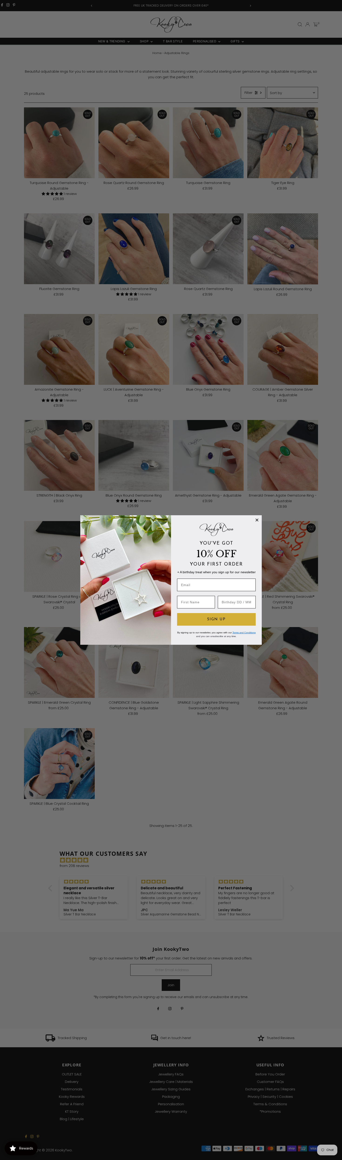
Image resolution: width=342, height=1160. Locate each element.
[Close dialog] (257, 520)
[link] (216, 529)
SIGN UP (216, 619)
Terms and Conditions (244, 632)
